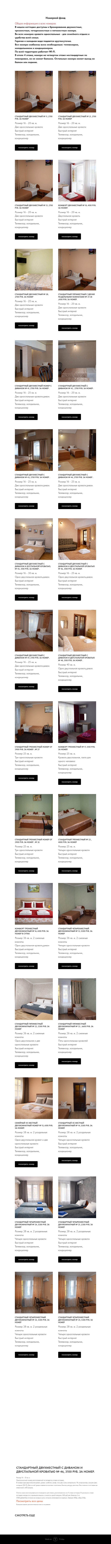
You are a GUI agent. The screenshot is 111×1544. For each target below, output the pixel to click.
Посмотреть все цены (29, 1501)
